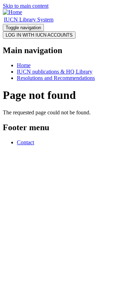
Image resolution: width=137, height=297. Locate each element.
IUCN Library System (28, 20)
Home (24, 65)
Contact (25, 142)
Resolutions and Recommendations (56, 78)
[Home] (12, 12)
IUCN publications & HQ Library (54, 72)
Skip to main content (25, 6)
